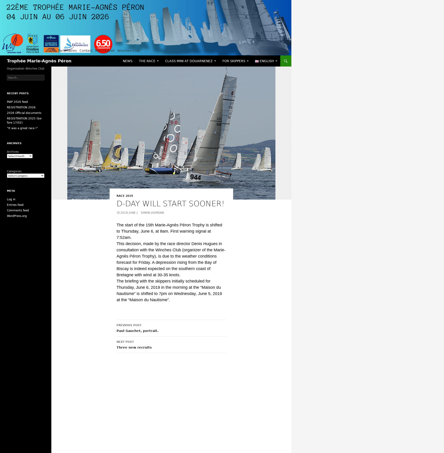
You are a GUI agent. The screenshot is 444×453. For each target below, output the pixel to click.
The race (147, 61)
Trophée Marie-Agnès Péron (39, 60)
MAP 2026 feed (17, 101)
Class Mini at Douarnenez (189, 61)
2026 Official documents (24, 113)
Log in (11, 199)
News (128, 61)
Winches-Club (128, 50)
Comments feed (18, 210)
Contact (86, 50)
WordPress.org (17, 216)
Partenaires (67, 50)
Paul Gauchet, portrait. (137, 328)
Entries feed (15, 205)
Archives (13, 151)
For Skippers (233, 61)
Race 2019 (125, 196)
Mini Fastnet (104, 50)
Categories (14, 171)
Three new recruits (134, 344)
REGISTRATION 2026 (21, 107)
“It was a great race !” (22, 128)
